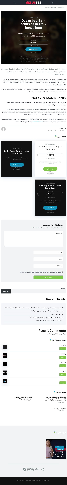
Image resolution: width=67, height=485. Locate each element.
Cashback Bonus (33, 17)
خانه (64, 8)
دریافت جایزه (34, 49)
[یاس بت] (5, 374)
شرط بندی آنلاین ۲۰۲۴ (57, 314)
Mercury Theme (34, 480)
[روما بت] (5, 357)
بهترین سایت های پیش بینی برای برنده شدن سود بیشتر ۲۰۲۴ (46, 317)
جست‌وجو (63, 288)
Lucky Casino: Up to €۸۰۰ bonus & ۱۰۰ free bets (16, 152)
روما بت (64, 354)
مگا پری (64, 345)
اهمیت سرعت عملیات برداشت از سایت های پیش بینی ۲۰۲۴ (47, 310)
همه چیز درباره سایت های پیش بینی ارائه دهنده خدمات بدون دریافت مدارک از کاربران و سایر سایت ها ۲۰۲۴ (34, 307)
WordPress (28, 480)
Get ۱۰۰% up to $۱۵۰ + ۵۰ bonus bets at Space (50, 187)
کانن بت (63, 362)
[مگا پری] (5, 348)
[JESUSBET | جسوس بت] (33, 2)
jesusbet (63, 128)
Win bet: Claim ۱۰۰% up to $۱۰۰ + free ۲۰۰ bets (50, 148)
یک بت (64, 379)
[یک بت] (5, 383)
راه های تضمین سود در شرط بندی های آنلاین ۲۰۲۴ (49, 320)
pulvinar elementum (37, 121)
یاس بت (63, 371)
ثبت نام (62, 349)
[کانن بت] (5, 365)
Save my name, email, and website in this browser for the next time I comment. (40, 272)
